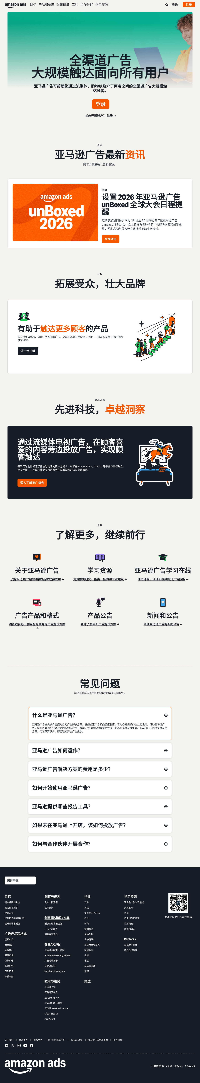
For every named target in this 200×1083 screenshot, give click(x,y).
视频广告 (9, 960)
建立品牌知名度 (12, 902)
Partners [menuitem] (130, 939)
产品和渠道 (46, 4)
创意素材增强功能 (53, 923)
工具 (75, 4)
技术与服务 (52, 981)
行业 (87, 897)
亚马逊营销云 (51, 992)
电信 (86, 960)
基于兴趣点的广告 (56, 1039)
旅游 (86, 971)
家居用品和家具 (92, 944)
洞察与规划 (52, 897)
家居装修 (88, 950)
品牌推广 (9, 950)
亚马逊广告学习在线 (134, 902)
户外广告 (9, 971)
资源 (126, 913)
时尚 (86, 923)
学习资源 (101, 4)
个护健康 (88, 939)
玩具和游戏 (89, 966)
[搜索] (166, 5)
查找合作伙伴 (130, 944)
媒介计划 (49, 907)
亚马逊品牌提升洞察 (54, 950)
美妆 (86, 907)
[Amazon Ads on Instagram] (19, 1046)
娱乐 (86, 918)
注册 (189, 4)
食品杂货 (88, 934)
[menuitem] (20, 957)
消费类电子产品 (92, 913)
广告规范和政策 (132, 918)
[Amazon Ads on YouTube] (25, 1046)
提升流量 (9, 913)
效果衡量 (63, 4)
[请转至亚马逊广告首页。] (35, 1066)
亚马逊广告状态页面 (98, 1039)
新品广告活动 (51, 1013)
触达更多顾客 (11, 907)
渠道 (87, 981)
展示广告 (9, 955)
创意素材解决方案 (57, 918)
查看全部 (9, 976)
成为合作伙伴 (130, 950)
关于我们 (9, 1039)
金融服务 (88, 928)
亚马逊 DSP (50, 987)
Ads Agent (50, 1018)
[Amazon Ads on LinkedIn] (6, 1046)
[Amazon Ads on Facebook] (31, 1046)
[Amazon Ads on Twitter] (13, 1046)
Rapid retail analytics (55, 971)
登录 (175, 4)
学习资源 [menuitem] (130, 897)
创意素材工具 (51, 934)
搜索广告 (9, 939)
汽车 (86, 902)
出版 (86, 955)
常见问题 (128, 923)
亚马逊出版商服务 (53, 1003)
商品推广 (9, 944)
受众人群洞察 (51, 902)
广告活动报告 (51, 960)
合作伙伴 (86, 4)
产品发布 (128, 907)
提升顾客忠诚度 (12, 923)
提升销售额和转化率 (14, 918)
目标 (33, 4)
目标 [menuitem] (8, 897)
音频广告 (9, 966)
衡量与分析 (52, 944)
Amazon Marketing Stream (58, 955)
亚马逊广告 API (52, 997)
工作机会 (117, 1039)
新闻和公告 (129, 928)
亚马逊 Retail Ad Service (56, 1008)
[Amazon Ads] (13, 4)
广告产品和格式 (16, 934)
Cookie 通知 (76, 1039)
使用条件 (23, 1039)
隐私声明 (37, 1039)
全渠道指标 (50, 966)
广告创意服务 (51, 928)
